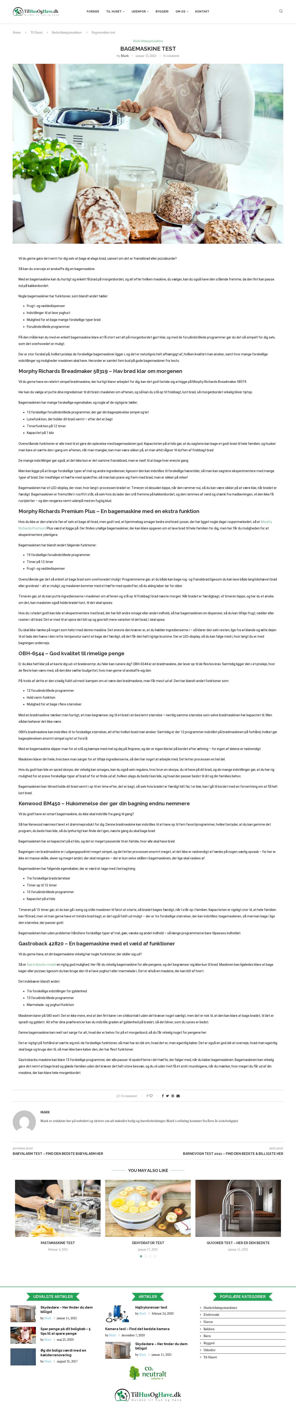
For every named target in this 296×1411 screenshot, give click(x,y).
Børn (207, 1336)
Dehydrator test (148, 1243)
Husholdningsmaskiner (67, 32)
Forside (93, 11)
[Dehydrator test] (148, 1208)
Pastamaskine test (58, 1243)
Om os (180, 11)
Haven (208, 1321)
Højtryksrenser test (151, 1307)
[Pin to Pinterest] (172, 1096)
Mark (125, 55)
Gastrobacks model (41, 964)
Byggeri (162, 11)
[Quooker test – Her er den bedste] (238, 1208)
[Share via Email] (178, 1096)
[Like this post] (154, 1096)
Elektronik (211, 1314)
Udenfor (139, 11)
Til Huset (114, 11)
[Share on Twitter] (167, 1096)
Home (17, 32)
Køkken (209, 1329)
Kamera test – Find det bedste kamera (137, 1329)
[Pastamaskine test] (58, 1208)
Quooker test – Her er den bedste (238, 1243)
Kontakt (202, 11)
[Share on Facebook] (163, 1096)
